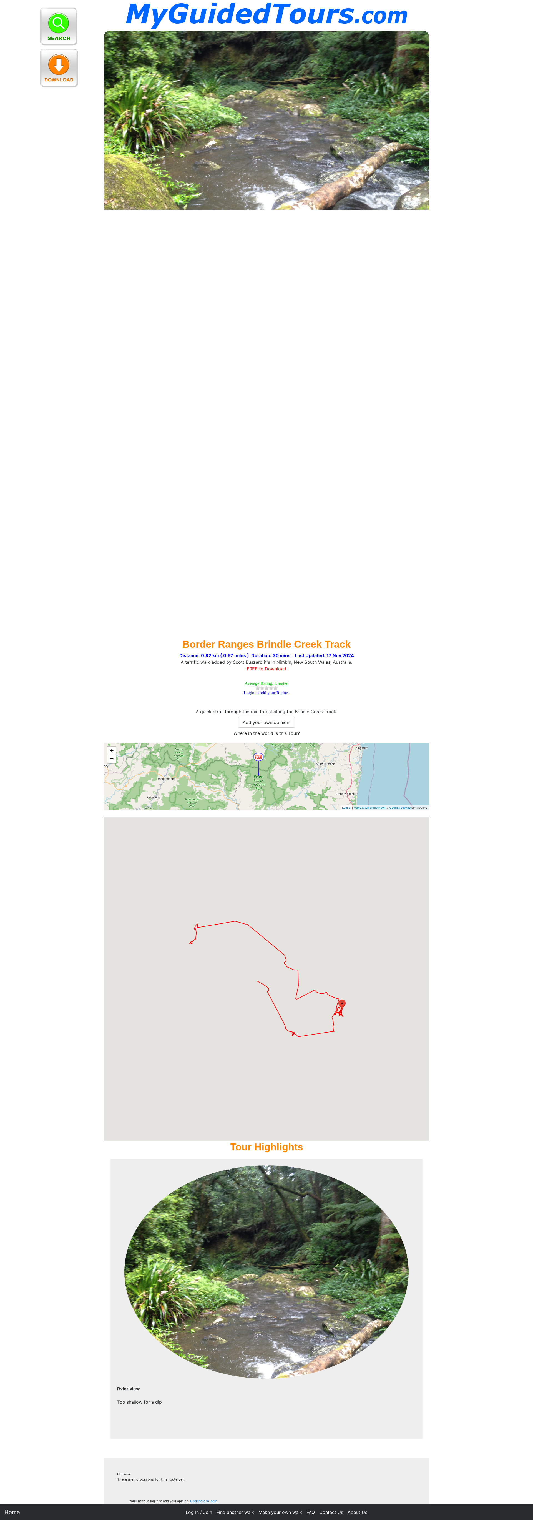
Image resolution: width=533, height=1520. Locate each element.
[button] (342, 1005)
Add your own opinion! (266, 722)
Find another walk (235, 1512)
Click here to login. (204, 1501)
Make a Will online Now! (369, 807)
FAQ (310, 1512)
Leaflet (346, 807)
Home (12, 1512)
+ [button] (112, 750)
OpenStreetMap (400, 807)
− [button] (112, 758)
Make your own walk (280, 1512)
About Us (357, 1512)
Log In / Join (199, 1512)
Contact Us (331, 1512)
